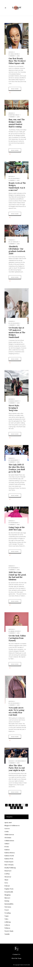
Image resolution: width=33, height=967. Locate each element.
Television (7, 907)
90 (15, 807)
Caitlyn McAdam (14, 178)
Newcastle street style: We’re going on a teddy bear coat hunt (16, 711)
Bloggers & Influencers (12, 825)
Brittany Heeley (14, 114)
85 (16, 805)
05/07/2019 (11, 629)
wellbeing (7, 922)
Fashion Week (8, 859)
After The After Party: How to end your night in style (17, 768)
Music (6, 880)
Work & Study (8, 931)
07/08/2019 (11, 239)
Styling (6, 901)
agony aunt (8, 822)
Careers (7, 828)
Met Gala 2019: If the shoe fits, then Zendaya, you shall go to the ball (17, 468)
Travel (6, 910)
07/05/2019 (11, 321)
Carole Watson (14, 54)
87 (23, 805)
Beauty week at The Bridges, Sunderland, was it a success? (17, 186)
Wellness (7, 928)
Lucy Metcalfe (14, 241)
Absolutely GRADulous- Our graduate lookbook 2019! (17, 250)
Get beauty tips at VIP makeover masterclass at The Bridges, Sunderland (17, 332)
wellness (7, 925)
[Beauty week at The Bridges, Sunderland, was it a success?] (16, 170)
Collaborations (9, 840)
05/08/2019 (11, 458)
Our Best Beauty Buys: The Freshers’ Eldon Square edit (17, 61)
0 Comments (12, 55)
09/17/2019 (11, 176)
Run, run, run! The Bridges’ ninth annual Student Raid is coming (17, 123)
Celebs (6, 831)
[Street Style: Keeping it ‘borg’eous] (16, 386)
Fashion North (14, 460)
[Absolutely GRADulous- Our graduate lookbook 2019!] (16, 234)
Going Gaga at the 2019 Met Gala (17, 528)
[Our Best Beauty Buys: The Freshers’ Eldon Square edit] (16, 39)
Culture (6, 843)
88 (26, 805)
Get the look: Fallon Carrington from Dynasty (17, 638)
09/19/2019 (11, 52)
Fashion (7, 850)
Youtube (7, 934)
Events (6, 847)
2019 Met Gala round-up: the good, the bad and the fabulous (17, 576)
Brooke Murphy (14, 401)
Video (6, 919)
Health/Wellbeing (10, 868)
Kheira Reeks (21, 761)
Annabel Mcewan (15, 631)
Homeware (7, 871)
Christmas (7, 837)
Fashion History (9, 853)
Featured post (8, 862)
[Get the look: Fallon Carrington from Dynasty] (16, 622)
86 (20, 805)
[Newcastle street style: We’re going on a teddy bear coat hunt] (15, 689)
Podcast (7, 886)
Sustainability (8, 904)
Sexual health (8, 892)
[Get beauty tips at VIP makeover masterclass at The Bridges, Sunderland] (16, 306)
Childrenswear (9, 834)
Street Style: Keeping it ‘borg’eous (14, 408)
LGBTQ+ (7, 874)
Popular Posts (8, 889)
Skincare (7, 898)
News (6, 883)
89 (11, 807)
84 (13, 805)
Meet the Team (16, 958)
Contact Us (16, 954)
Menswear (7, 877)
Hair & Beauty (9, 865)
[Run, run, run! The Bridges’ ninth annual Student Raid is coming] (16, 108)
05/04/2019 (11, 761)
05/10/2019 (11, 399)
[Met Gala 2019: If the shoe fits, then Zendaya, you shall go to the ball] (16, 453)
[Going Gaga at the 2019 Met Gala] (16, 515)
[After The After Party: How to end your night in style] (16, 756)
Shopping (7, 895)
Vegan (6, 916)
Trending (7, 913)
